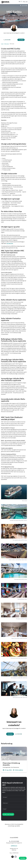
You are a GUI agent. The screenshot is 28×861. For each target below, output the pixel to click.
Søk (20, 1)
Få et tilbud (22, 858)
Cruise (2, 43)
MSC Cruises (6, 43)
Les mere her (10, 243)
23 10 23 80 (24, 5)
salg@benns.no (14, 845)
